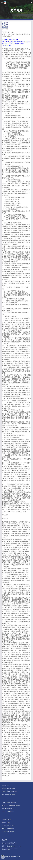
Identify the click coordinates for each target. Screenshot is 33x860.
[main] (16, 10)
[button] (2, 2)
